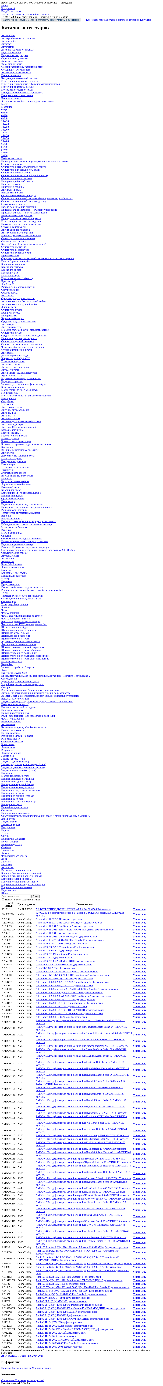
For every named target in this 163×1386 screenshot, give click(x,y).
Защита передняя (10, 824)
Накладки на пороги (12, 798)
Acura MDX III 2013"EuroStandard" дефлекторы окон (64, 926)
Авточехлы (7, 867)
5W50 (4, 152)
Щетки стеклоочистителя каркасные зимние (25, 655)
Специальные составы (13, 241)
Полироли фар (9, 315)
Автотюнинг (8, 724)
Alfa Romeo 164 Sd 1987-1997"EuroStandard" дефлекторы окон (69, 1003)
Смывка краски (9, 292)
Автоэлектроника (11, 364)
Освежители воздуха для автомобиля (21, 538)
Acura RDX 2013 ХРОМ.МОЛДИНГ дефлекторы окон (65, 961)
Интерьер (6, 864)
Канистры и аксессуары (14, 572)
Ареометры (7, 561)
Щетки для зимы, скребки (15, 633)
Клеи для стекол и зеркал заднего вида (22, 92)
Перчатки (6, 581)
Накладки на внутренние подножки (20, 790)
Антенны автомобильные (15, 410)
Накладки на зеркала (12, 793)
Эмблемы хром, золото (13, 472)
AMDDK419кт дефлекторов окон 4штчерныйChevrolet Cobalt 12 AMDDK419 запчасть (83, 1221)
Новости (6, 1368)
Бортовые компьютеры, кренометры (21, 378)
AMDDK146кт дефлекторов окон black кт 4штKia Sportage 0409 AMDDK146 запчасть (82, 1139)
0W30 (4, 115)
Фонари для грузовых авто (15, 69)
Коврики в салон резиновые (16, 887)
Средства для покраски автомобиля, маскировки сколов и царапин (37, 258)
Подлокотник (8, 890)
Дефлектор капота (11, 753)
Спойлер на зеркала (12, 741)
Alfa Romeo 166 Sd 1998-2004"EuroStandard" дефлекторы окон (69, 1013)
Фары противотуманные (14, 58)
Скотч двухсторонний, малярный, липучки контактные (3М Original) (38, 550)
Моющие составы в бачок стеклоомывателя (25, 329)
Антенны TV (8, 415)
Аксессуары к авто (11, 407)
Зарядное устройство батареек (17, 667)
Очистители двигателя (13, 247)
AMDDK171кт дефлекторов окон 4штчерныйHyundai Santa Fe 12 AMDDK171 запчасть (83, 1162)
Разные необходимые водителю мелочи (22, 587)
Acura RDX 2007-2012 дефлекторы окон (57, 950)
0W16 (4, 109)
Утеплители (7, 470)
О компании (132, 19)
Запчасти (6, 861)
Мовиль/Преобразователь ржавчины (21, 235)
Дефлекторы (8, 747)
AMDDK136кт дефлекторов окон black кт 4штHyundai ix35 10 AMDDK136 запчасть (81, 1113)
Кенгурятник (8, 827)
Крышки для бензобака (13, 575)
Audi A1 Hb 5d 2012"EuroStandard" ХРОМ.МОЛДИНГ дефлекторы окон (75, 1329)
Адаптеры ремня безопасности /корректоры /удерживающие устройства (40, 695)
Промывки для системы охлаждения (21, 224)
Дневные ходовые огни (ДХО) (17, 49)
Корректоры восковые (13, 264)
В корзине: (8, 8)
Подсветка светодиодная (14, 55)
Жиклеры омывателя (12, 567)
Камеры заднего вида (13, 387)
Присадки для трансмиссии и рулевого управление (29, 209)
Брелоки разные (10, 438)
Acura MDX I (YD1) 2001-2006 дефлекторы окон (62, 943)
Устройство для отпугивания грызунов (22, 684)
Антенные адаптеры (12, 424)
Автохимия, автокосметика (16, 72)
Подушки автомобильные (15, 713)
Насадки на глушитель (13, 461)
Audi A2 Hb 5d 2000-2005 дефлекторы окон (59, 1346)
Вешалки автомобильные (15, 698)
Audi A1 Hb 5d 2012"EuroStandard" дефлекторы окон (64, 1325)
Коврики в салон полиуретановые (19, 881)
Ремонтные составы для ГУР (16, 215)
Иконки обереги (10, 487)
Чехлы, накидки (10, 613)
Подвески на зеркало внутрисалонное (22, 504)
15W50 (5, 135)
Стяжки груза (8, 601)
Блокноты (6, 478)
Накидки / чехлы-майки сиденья (18, 707)
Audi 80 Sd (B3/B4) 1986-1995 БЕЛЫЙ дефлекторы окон (66, 1311)
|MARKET (22, 1355)
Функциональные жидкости (16, 349)
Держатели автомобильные (16, 484)
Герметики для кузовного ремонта (20, 81)
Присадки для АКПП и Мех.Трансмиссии (24, 212)
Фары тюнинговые (11, 64)
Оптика (5, 836)
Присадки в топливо (12, 187)
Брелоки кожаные (11, 432)
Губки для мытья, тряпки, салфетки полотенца (26, 524)
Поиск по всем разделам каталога (23, 899)
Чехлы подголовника (12, 718)
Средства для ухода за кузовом (18, 298)
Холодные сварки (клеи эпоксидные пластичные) (28, 101)
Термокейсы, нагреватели (15, 467)
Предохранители (10, 584)
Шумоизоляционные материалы (18, 630)
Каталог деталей (35, 1380)
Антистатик (7, 452)
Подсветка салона (11, 52)
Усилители (7, 404)
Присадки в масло (11, 184)
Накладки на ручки (11, 804)
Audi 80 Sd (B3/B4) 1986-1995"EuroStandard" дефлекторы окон (69, 1304)
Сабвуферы (7, 401)
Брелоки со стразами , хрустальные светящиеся (27, 444)
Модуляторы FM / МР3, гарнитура (20, 390)
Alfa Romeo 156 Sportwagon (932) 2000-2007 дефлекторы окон (69, 992)
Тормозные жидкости (13, 361)
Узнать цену (139, 909)
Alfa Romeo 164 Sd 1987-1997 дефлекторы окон (61, 1006)
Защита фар (7, 755)
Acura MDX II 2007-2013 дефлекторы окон (59, 919)
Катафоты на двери (11, 458)
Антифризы (7, 352)
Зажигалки (7, 570)
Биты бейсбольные (11, 564)
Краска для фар (9, 272)
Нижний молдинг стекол (14, 807)
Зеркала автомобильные (14, 527)
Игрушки (6, 530)
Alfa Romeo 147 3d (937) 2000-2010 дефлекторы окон (64, 978)
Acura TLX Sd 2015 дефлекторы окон (56, 968)
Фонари (5, 687)
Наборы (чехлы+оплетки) (15, 704)
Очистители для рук (12, 164)
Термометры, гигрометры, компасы (20, 512)
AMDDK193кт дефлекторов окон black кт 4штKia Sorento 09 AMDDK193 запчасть (80, 1191)
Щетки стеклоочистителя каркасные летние (25, 658)
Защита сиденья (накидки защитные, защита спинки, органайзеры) (37, 701)
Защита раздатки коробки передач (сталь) (23, 764)
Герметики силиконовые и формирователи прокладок (30, 84)
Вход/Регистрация (11, 11)
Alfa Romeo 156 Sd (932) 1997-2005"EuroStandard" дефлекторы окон (72, 982)
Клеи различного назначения (17, 95)
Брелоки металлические (14, 435)
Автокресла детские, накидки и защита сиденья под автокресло (36, 693)
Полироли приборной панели (17, 181)
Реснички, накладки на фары (17, 735)
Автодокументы (10, 555)
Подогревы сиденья (12, 710)
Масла (4, 104)
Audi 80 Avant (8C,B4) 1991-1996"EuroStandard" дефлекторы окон (71, 1294)
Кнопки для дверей (11, 490)
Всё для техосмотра (11, 518)
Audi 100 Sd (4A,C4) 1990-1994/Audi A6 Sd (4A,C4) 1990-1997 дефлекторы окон (79, 1267)
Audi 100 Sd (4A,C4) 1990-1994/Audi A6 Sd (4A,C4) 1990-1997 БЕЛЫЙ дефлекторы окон (84, 1263)
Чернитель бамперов (12, 318)
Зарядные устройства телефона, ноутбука (23, 384)
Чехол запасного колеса (14, 856)
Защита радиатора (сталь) (15, 761)
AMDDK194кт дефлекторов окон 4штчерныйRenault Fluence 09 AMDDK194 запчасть (82, 1195)
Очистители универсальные (16, 178)
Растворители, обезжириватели (18, 287)
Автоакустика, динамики (15, 367)
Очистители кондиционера (16, 252)
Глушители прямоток (12, 730)
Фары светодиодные (12, 61)
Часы (4, 610)
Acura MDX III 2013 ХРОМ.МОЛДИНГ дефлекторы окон (67, 936)
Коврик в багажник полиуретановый (21, 873)
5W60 (4, 155)
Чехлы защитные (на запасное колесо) (22, 615)
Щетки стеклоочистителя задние (19, 653)
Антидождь (7, 324)
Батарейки (7, 664)
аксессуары (21, 19)
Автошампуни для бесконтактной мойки (23, 301)
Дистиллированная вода (14, 355)
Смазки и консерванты (13, 227)
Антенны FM (8, 412)
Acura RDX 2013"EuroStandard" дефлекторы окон (62, 954)
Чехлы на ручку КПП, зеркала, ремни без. (24, 624)
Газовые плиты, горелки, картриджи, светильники (28, 521)
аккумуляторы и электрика (64, 19)
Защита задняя (9, 821)
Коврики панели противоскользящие (21, 492)
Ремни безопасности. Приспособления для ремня (28, 715)
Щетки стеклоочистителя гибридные (21, 650)
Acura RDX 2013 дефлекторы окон (54, 957)
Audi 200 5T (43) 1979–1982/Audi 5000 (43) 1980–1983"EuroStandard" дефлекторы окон (82, 1287)
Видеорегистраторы (12, 381)
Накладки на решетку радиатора (18, 801)
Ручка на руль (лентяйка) (14, 510)
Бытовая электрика (11, 661)
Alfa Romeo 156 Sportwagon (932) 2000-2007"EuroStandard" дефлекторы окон (77, 989)
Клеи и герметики (11, 75)
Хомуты (5, 607)
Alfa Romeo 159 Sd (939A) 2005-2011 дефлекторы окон (65, 999)
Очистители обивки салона (16, 172)
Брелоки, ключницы (12, 430)
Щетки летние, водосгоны (15, 635)
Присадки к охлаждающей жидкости (21, 218)
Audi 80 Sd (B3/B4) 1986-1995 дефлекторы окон (61, 1315)
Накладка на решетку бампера (17, 787)
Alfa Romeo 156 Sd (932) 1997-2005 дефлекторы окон (64, 985)
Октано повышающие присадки (18, 195)
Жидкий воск (8, 307)
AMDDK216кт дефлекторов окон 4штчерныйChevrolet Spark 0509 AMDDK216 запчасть (83, 1198)
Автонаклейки (9, 41)
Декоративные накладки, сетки (18, 455)
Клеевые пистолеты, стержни (17, 89)
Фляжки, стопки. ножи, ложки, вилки (21, 598)
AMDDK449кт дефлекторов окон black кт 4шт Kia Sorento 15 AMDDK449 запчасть (81, 1237)
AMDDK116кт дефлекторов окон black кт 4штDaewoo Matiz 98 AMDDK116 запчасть (82, 1046)
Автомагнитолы (10, 369)
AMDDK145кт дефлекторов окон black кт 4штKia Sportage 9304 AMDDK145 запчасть (82, 1135)
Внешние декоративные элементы (20, 450)
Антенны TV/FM (10, 418)
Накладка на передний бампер (17, 784)
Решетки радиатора (11, 844)
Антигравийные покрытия (15, 229)
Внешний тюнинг (11, 721)
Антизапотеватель (11, 327)
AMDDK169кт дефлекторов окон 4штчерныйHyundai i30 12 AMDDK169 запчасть (80, 1158)
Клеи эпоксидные (11, 98)
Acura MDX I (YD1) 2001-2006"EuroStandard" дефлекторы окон (70, 940)
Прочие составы (10, 255)
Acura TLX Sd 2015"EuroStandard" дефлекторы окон (64, 964)
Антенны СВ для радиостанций (18, 427)
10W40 (5, 124)
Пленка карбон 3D (11, 733)
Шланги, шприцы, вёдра (14, 627)
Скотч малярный (10, 289)
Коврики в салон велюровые (16, 878)
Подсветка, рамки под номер (17, 544)
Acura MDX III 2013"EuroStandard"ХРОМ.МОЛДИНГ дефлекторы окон (75, 929)
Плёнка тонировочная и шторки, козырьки (24, 541)
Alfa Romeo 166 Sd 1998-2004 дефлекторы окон (61, 1017)
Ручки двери (8, 464)
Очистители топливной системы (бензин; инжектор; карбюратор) (37, 198)
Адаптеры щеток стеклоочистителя (20, 641)
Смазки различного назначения (18, 238)
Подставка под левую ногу (15, 813)
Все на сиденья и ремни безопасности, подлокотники (30, 690)
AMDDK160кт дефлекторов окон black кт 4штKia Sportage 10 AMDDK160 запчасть (81, 1148)
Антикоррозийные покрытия (17, 232)
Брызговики (7, 744)
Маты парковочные (11, 532)
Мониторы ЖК (9, 392)
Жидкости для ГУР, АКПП (15, 358)
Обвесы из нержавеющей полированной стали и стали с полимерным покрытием (45, 816)
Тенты (4, 593)
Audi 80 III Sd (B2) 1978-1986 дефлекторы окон (61, 1301)
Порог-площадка (10, 841)
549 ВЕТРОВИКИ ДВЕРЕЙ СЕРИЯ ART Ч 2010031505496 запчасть (73, 909)
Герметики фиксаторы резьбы (17, 86)
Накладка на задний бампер (16, 781)
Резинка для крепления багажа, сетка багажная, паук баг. (32, 590)
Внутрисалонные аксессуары (17, 475)
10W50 (5, 126)
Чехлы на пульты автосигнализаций (20, 621)
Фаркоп (5, 853)
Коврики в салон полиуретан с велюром (23, 884)
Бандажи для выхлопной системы (19, 78)
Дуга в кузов (8, 818)
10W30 (5, 121)
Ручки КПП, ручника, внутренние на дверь (25, 547)
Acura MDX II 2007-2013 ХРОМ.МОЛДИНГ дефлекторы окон (69, 922)
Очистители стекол (11, 332)
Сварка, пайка (9, 678)
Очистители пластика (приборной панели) (24, 175)
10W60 (5, 129)
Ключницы (7, 447)
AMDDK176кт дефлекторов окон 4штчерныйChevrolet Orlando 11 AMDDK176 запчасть (83, 1178)
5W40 (4, 149)
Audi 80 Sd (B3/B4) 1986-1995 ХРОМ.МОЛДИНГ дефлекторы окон (72, 1318)
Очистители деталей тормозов (17, 341)
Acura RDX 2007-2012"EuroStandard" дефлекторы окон (65, 947)
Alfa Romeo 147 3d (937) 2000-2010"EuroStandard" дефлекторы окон (72, 975)
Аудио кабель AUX (11, 375)
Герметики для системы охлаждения (21, 221)
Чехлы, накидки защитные (15, 618)
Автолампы (7, 46)
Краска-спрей (8, 281)
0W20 (4, 112)
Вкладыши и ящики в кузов (16, 870)
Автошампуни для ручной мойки (19, 304)
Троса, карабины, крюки (14, 604)
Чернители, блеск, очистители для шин (22, 347)
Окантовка (7, 810)
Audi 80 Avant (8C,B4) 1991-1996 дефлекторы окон (63, 1297)
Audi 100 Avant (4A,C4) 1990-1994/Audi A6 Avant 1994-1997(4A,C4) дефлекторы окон (82, 1247)
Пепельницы (8, 501)
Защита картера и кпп (13, 758)
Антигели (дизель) (11, 189)
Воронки (6, 515)
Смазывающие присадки (14, 204)
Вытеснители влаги (12, 192)
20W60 (5, 141)
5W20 (4, 144)
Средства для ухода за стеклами (18, 321)
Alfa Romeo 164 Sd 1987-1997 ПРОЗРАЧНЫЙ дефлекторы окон (70, 1010)
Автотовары (8, 35)
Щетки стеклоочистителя (15, 638)
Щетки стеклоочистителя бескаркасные (22, 647)
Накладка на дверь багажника (17, 778)
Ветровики (7, 750)
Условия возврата (41, 1368)
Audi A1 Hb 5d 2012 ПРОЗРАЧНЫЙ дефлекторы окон (65, 1339)
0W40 (4, 118)
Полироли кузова (10, 312)
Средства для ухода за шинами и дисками (23, 335)
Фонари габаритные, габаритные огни (22, 66)
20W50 (5, 138)
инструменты (42, 19)
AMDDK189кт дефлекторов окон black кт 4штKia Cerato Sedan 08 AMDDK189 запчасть (83, 1188)
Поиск (4, 5)
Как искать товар (95, 19)
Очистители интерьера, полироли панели (23, 167)
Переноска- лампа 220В (14, 673)
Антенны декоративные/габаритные (21, 421)
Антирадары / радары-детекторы (19, 372)
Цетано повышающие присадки (18, 207)
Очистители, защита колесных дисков (22, 344)
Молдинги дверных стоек (15, 775)
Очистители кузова (11, 309)
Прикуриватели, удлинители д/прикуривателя (26, 507)
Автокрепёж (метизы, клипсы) (18, 38)
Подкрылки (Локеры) (13, 838)
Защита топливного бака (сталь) (18, 770)
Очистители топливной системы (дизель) (23, 201)
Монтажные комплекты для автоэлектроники (26, 395)
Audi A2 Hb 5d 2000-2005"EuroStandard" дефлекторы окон (67, 1343)
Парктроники (8, 398)
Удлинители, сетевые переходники (20, 681)
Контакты (145, 19)
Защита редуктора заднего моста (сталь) (23, 767)
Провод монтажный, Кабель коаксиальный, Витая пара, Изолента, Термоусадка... (45, 675)
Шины (4, 893)
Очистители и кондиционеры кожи (20, 169)
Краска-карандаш (10, 275)
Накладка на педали (12, 495)
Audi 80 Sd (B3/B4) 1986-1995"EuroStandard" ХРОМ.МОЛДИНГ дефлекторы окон (80, 1308)
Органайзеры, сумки (12, 498)
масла (31, 19)
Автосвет (6, 44)
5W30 (4, 146)
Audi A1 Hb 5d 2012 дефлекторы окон (56, 1336)
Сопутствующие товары (14, 552)
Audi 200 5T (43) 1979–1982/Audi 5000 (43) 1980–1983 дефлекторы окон (74, 1290)
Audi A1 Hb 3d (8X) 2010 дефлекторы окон (59, 1322)
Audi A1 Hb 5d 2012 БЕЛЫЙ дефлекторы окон (61, 1332)
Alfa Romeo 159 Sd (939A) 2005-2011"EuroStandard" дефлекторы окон (73, 996)
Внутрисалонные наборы (15, 481)
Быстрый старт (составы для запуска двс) (23, 244)
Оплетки (6, 535)
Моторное (6, 106)
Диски (4, 858)
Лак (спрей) (7, 284)
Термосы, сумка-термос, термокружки (22, 595)
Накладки (6, 773)
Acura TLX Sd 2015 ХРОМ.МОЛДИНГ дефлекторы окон (67, 971)
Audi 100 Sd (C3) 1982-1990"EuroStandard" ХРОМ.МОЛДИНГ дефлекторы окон (79, 1280)
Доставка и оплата (115, 19)
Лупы (4, 670)
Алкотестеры (8, 558)
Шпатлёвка (7, 295)
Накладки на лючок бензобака (17, 795)
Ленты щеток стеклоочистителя (18, 644)
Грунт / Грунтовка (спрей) (15, 261)
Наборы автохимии (11, 158)
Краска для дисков (11, 269)
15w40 (4, 132)
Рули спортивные (10, 738)
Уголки (5, 833)
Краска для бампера (12, 267)
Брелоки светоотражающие (16, 441)
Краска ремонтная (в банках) (17, 278)
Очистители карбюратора (15, 249)
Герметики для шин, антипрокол (19, 338)
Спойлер (6, 847)
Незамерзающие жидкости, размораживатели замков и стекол (34, 161)
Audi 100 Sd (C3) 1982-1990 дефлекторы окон (60, 1283)
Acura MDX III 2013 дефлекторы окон (56, 933)
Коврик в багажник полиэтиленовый (21, 876)
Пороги (5, 830)
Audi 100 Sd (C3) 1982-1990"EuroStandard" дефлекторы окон (68, 1276)
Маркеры (6, 578)
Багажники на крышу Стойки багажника (23, 727)
